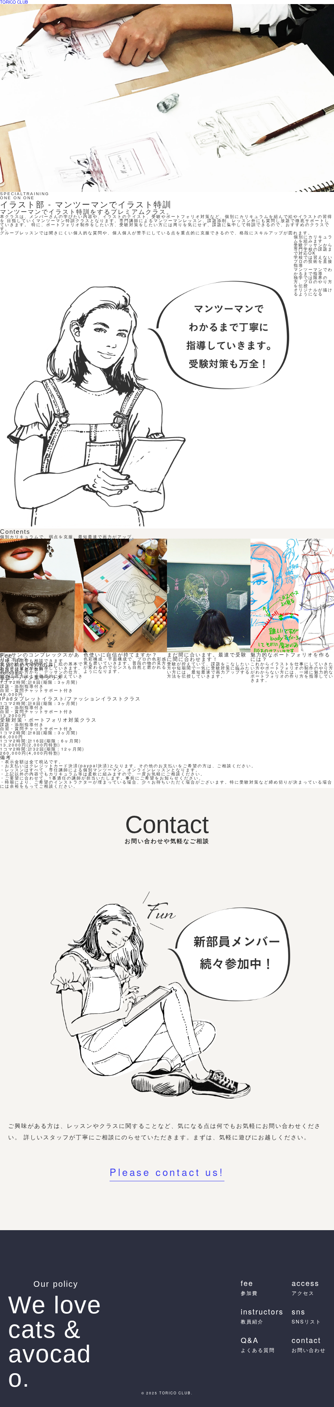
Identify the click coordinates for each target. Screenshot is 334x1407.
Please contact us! (167, 1173)
